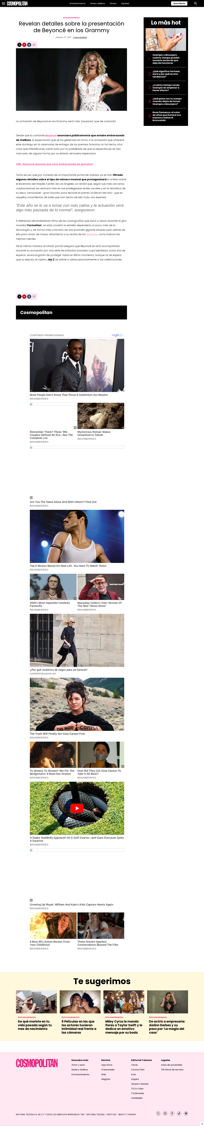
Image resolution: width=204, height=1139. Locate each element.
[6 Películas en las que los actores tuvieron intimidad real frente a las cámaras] (80, 1001)
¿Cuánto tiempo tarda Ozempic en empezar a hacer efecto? (166, 88)
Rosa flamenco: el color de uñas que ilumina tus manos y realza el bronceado (167, 116)
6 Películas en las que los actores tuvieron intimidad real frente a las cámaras (79, 1027)
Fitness (113, 3)
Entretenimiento (77, 3)
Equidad (125, 3)
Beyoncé (51, 135)
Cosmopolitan (80, 37)
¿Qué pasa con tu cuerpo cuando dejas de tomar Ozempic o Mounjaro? (167, 101)
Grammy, (92, 234)
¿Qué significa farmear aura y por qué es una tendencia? (166, 74)
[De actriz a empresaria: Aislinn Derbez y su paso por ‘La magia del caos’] (167, 1001)
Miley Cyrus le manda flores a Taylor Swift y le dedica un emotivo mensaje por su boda (123, 1027)
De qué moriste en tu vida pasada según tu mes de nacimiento (35, 1025)
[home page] (17, 3)
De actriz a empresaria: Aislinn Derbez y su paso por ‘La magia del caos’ (167, 1027)
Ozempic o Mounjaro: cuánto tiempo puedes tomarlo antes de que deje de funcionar (166, 59)
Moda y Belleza (97, 3)
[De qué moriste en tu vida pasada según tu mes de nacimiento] (36, 1001)
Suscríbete (179, 3)
